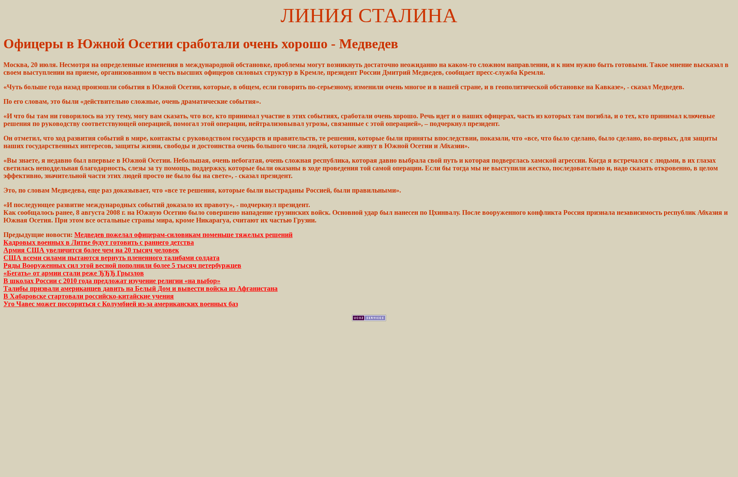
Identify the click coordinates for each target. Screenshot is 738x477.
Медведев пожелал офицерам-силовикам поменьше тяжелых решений (183, 234)
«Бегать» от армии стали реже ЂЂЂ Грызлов (73, 273)
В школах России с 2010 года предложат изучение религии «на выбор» (111, 280)
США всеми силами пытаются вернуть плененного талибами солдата (111, 257)
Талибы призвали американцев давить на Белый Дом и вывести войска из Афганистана (140, 288)
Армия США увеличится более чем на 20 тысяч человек (91, 250)
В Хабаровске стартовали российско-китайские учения (88, 296)
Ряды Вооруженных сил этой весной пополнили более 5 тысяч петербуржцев (122, 265)
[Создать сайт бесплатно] (369, 318)
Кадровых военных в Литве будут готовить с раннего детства (98, 242)
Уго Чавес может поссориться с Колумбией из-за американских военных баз (120, 303)
